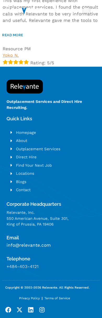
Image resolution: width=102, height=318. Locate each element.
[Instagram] (42, 310)
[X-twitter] (19, 310)
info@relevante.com (29, 245)
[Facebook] (8, 310)
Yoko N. (11, 55)
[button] (86, 9)
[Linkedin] (31, 310)
